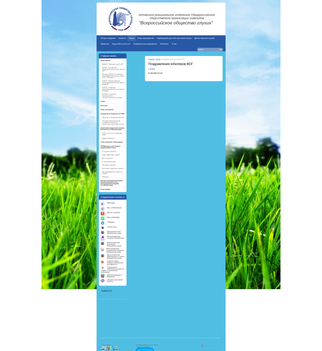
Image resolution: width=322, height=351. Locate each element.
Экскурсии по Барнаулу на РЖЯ (112, 114)
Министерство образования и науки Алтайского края (115, 256)
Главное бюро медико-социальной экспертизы (115, 262)
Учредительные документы (145, 44)
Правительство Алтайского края (114, 232)
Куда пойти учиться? (121, 44)
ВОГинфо (111, 203)
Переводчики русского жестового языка (174, 38)
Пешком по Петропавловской (113, 117)
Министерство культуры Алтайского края (114, 244)
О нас (174, 44)
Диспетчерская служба (204, 38)
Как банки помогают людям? (113, 168)
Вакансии (105, 44)
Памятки (105, 177)
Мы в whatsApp (113, 217)
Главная (151, 59)
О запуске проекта (109, 151)
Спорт (102, 101)
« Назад (151, 69)
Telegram (110, 222)
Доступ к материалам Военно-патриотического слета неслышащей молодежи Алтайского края (111, 183)
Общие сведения (108, 38)
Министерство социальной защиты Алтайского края (115, 250)
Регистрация (105, 189)
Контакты (164, 44)
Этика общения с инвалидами (111, 142)
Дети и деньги (107, 158)
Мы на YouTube (113, 212)
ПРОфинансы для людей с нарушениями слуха (110, 147)
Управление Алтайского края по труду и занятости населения (112, 269)
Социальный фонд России (115, 280)
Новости (122, 38)
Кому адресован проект (111, 155)
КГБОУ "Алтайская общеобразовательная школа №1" (113, 69)
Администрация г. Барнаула (115, 276)
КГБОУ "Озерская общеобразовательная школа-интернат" (113, 89)
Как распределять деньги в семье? (112, 172)
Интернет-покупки (108, 165)
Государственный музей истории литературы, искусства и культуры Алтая (113, 122)
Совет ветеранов (106, 110)
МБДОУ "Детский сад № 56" (113, 64)
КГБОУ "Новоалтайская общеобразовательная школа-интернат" (113, 82)
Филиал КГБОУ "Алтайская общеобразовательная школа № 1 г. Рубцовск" (113, 75)
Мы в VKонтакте (114, 208)
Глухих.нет (112, 227)
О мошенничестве (109, 162)
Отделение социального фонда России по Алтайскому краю (112, 128)
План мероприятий (145, 38)
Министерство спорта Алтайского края (112, 238)
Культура (103, 105)
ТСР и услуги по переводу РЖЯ (112, 134)
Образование (105, 60)
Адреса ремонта (108, 138)
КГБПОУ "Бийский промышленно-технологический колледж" (112, 95)
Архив (131, 38)
